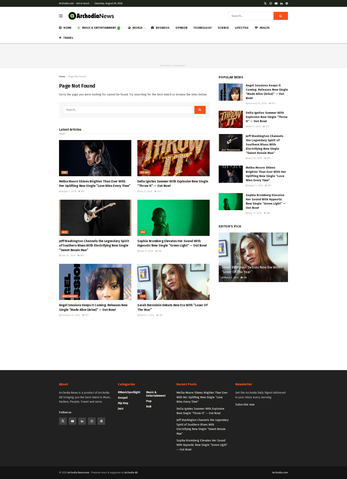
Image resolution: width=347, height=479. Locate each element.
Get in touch (82, 3)
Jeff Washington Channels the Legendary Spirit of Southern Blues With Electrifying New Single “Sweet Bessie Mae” (94, 245)
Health (265, 28)
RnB (64, 172)
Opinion (181, 28)
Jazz (64, 232)
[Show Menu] (61, 15)
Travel (68, 38)
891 (82, 191)
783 (160, 315)
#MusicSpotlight (129, 392)
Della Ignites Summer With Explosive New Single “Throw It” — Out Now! (266, 117)
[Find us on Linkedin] (82, 421)
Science (223, 28)
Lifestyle (242, 28)
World (138, 28)
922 (158, 191)
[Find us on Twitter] (265, 3)
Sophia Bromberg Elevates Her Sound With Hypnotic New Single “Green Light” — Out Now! (202, 445)
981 (82, 255)
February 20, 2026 (70, 315)
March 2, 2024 (146, 315)
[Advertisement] (173, 52)
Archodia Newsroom (78, 472)
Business (162, 28)
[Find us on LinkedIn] (281, 3)
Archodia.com (66, 3)
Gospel (123, 397)
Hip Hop (145, 172)
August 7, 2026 (68, 191)
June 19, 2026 (68, 255)
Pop (143, 296)
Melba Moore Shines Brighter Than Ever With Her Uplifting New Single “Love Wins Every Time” (202, 397)
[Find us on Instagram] (270, 3)
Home (67, 28)
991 (86, 315)
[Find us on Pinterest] (287, 3)
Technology (202, 28)
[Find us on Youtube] (276, 3)
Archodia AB (131, 472)
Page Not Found (77, 76)
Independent (69, 296)
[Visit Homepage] (91, 16)
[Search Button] (281, 16)
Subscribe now (244, 404)
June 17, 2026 (146, 251)
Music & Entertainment (99, 28)
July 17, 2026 (145, 191)
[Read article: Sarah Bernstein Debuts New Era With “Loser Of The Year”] (173, 282)
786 (159, 251)
